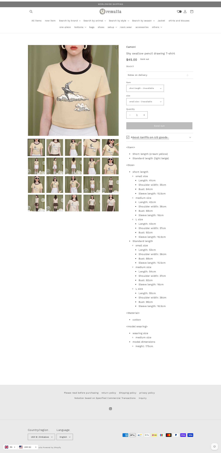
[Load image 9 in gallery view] (91, 165)
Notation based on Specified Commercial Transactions (105, 398)
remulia (39, 447)
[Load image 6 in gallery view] (36, 165)
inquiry (143, 398)
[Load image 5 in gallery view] (110, 147)
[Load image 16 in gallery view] (36, 203)
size (128, 96)
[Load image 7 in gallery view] (54, 165)
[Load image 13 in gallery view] (73, 184)
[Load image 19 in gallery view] (91, 203)
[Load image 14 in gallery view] (91, 184)
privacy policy (147, 393)
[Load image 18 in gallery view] (73, 203)
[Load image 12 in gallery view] (54, 184)
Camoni (131, 46)
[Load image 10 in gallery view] (110, 165)
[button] (31, 11)
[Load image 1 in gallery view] (36, 147)
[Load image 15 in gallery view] (110, 184)
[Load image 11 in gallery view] (36, 184)
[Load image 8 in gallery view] (73, 165)
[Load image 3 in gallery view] (73, 147)
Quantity (130, 109)
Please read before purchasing (81, 393)
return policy (108, 393)
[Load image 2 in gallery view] (54, 147)
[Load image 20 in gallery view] (110, 203)
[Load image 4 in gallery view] (91, 147)
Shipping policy (127, 393)
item (128, 82)
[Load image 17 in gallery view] (54, 203)
